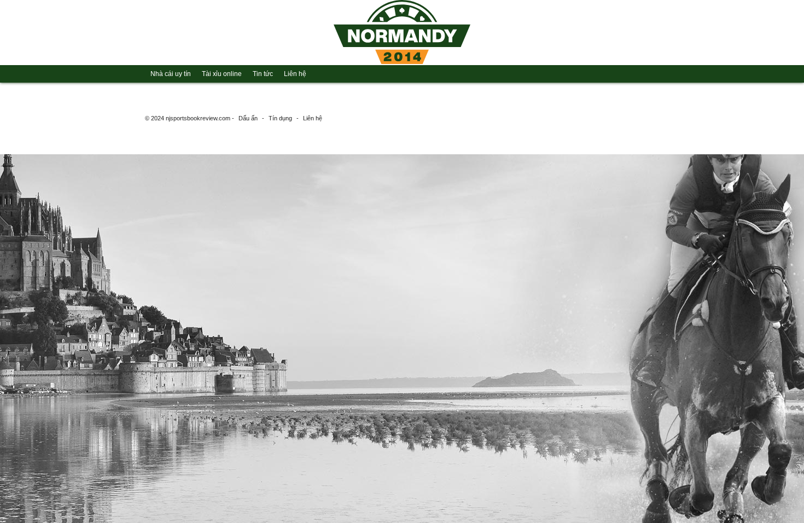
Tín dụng (280, 118)
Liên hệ (295, 74)
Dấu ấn (248, 118)
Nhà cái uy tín (170, 74)
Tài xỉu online (222, 74)
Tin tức (263, 74)
